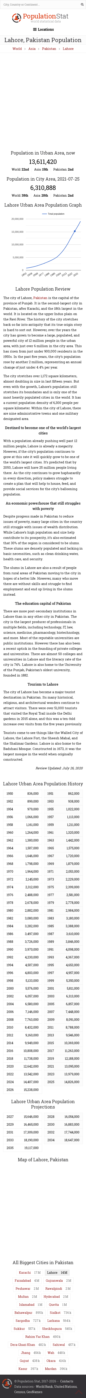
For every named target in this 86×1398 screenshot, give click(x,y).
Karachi (25, 1272)
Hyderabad (52, 1296)
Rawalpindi (53, 1288)
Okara (51, 1361)
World (17, 48)
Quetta (54, 1304)
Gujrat (24, 1361)
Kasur (23, 1369)
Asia (32, 48)
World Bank (44, 1386)
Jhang (25, 1353)
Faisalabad (23, 1280)
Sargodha (23, 1321)
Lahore (68, 48)
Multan (23, 1296)
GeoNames (34, 1392)
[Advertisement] (43, 101)
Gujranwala (54, 1280)
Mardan (50, 1369)
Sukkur (19, 1329)
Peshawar (23, 1288)
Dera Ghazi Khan (22, 1345)
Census (19, 1392)
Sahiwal (59, 1345)
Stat (46, 18)
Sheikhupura (52, 1329)
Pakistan (49, 48)
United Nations (65, 1386)
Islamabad (26, 1304)
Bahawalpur (23, 1312)
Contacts (66, 1381)
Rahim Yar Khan (37, 1337)
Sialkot (55, 1312)
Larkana (53, 1321)
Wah (51, 1353)
